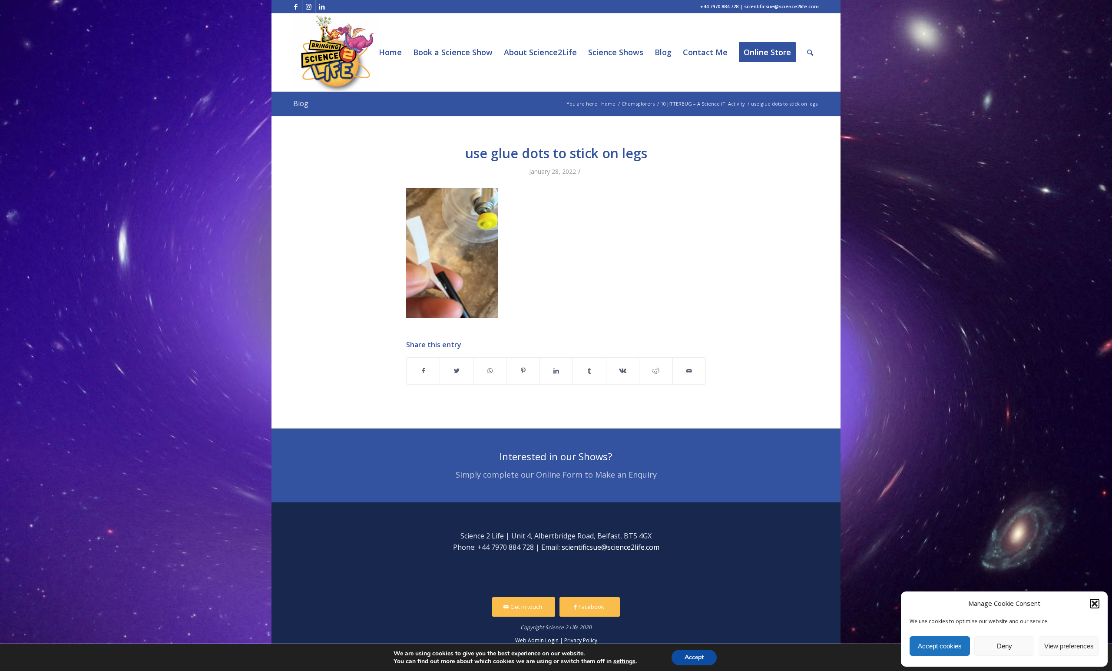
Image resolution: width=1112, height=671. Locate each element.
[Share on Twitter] (456, 371)
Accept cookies (940, 646)
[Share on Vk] (622, 371)
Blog (300, 103)
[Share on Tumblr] (589, 371)
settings (624, 661)
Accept (694, 657)
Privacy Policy (580, 640)
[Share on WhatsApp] (489, 371)
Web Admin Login (537, 640)
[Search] (810, 52)
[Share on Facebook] (423, 371)
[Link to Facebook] (295, 6)
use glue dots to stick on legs (556, 153)
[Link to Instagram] (308, 6)
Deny (1004, 646)
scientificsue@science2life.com (610, 547)
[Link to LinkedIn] (321, 6)
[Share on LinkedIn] (556, 371)
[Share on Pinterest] (522, 371)
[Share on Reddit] (655, 371)
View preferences (1069, 646)
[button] (1094, 603)
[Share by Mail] (689, 371)
